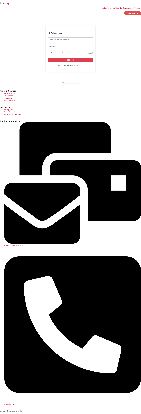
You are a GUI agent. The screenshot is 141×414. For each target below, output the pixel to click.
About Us (132, 8)
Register (109, 8)
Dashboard (117, 8)
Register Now (78, 65)
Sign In (70, 60)
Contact (138, 8)
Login (103, 8)
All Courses (125, 8)
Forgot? (90, 53)
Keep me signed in (57, 53)
